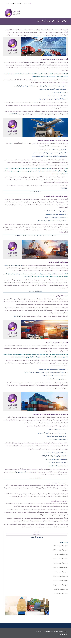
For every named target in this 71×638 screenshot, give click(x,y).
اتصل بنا (7, 3)
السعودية (34, 102)
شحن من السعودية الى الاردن (60, 545)
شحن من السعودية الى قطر (61, 554)
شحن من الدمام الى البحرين (61, 593)
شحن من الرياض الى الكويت (61, 589)
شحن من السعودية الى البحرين (60, 558)
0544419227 (13, 114)
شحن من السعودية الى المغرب (60, 567)
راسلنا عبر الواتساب (37, 537)
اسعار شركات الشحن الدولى (41, 79)
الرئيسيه (29, 3)
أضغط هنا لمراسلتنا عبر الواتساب (35, 191)
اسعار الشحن (12, 3)
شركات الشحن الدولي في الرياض (13, 265)
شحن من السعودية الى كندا (61, 571)
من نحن (25, 3)
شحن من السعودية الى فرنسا (60, 580)
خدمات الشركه (19, 3)
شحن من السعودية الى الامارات (60, 550)
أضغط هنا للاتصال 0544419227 (35, 291)
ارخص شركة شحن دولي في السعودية (21, 472)
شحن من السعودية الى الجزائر (60, 563)
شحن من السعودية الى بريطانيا (60, 585)
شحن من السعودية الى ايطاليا (60, 576)
